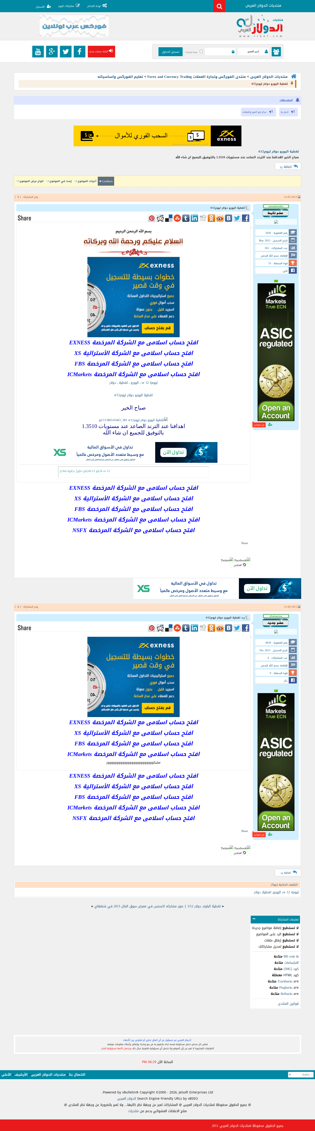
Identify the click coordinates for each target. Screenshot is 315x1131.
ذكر (286, 680)
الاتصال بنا (77, 1075)
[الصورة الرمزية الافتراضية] (276, 222)
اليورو (135, 383)
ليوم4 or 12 (150, 383)
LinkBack (107, 181)
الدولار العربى (127, 1099)
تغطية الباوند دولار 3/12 (204, 906)
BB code (289, 956)
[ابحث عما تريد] (219, 6)
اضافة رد (286, 167)
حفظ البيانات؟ (191, 52)
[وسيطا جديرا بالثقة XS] (133, 462)
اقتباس (238, 565)
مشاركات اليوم (66, 6)
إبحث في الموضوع (61, 181)
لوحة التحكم (94, 6)
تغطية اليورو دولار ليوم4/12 (278, 151)
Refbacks (286, 994)
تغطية (123, 383)
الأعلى (6, 1075)
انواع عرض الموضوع (32, 181)
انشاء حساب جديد (98, 51)
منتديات (133, 1111)
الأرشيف (21, 1075)
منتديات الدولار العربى (269, 76)
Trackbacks (285, 981)
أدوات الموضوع (87, 181)
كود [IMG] (291, 969)
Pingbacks (285, 987)
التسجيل (40, 6)
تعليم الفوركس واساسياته (120, 76)
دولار (112, 383)
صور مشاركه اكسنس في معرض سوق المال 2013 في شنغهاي (138, 906)
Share (244, 543)
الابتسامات (291, 963)
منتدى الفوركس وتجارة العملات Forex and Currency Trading (196, 76)
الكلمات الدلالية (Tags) (284, 884)
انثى (285, 271)
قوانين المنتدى (288, 1004)
